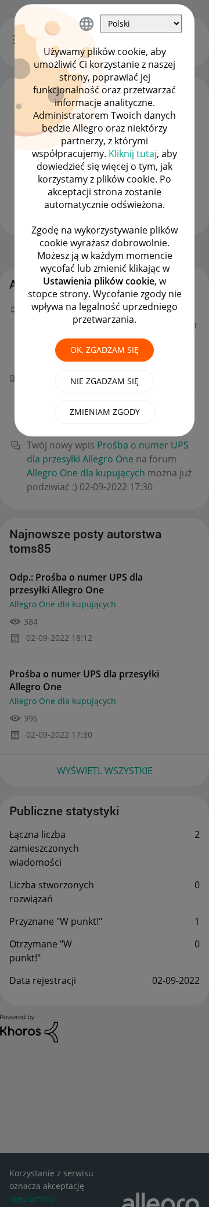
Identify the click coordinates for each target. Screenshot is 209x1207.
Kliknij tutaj (133, 153)
